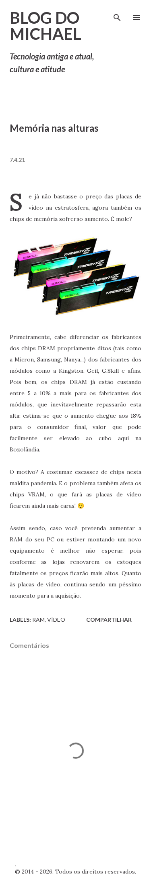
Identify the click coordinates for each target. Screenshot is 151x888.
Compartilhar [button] (109, 619)
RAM (38, 619)
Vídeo (56, 619)
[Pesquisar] (117, 14)
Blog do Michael (45, 25)
